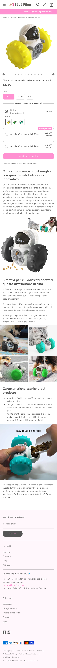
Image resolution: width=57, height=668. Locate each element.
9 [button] (41, 74)
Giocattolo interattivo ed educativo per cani (25, 18)
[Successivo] (53, 74)
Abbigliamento (10, 608)
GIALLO (8, 96)
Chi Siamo (7, 565)
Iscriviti (12, 533)
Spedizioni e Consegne (11, 657)
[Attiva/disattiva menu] (4, 4)
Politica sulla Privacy (10, 654)
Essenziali (7, 604)
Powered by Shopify (31, 661)
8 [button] (38, 74)
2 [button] (18, 74)
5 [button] (28, 74)
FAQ (5, 560)
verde (20, 96)
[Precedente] (3, 74)
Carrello (6, 552)
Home (5, 18)
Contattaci (7, 556)
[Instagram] (8, 632)
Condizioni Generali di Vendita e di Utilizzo (28, 651)
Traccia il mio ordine (12, 612)
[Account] (44, 3)
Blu (29, 96)
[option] (28, 11)
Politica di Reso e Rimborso (28, 654)
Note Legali (7, 651)
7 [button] (35, 74)
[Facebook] (4, 632)
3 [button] (21, 74)
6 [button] (31, 74)
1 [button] (15, 74)
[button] (28, 111)
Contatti (6, 617)
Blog (5, 621)
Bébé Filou (19, 661)
